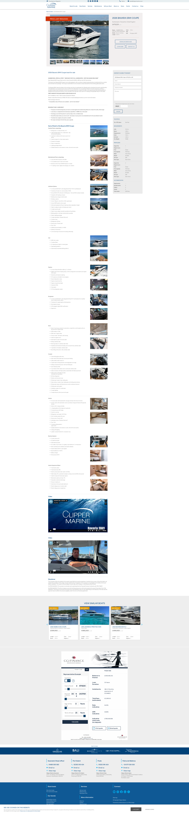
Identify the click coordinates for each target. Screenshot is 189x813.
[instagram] (91, 1)
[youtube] (88, 1)
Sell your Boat (108, 6)
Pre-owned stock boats (51, 791)
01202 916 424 (103, 764)
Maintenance (98, 6)
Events (128, 6)
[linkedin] (95, 1)
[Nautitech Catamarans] (131, 751)
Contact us (135, 6)
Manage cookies (149, 809)
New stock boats (50, 790)
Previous (47, 624)
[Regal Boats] (113, 751)
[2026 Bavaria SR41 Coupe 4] (73, 62)
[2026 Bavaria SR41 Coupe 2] (59, 62)
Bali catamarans (50, 804)
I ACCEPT (136, 809)
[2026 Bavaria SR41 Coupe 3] (66, 62)
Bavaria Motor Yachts (51, 799)
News (122, 6)
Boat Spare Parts (83, 793)
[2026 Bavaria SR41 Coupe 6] (86, 64)
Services (90, 6)
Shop (141, 6)
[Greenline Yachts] (57, 751)
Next (142, 624)
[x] (129, 792)
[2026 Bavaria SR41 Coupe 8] (99, 64)
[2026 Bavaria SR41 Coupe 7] (93, 64)
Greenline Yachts (50, 802)
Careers (81, 802)
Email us (51, 767)
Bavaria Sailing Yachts (51, 801)
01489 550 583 (54, 764)
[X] (97, 1)
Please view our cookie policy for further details (30, 811)
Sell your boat (83, 790)
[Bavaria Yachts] (94, 751)
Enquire (118, 111)
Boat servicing (83, 791)
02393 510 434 (79, 764)
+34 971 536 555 (129, 764)
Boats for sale (73, 6)
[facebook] (93, 1)
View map (52, 770)
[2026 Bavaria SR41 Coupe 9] (106, 64)
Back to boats (49, 11)
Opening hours (83, 804)
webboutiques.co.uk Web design (126, 802)
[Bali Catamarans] (76, 751)
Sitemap (115, 797)
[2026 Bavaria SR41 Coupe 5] (79, 62)
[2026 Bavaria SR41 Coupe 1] (79, 58)
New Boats (82, 6)
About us (116, 6)
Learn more (120, 46)
